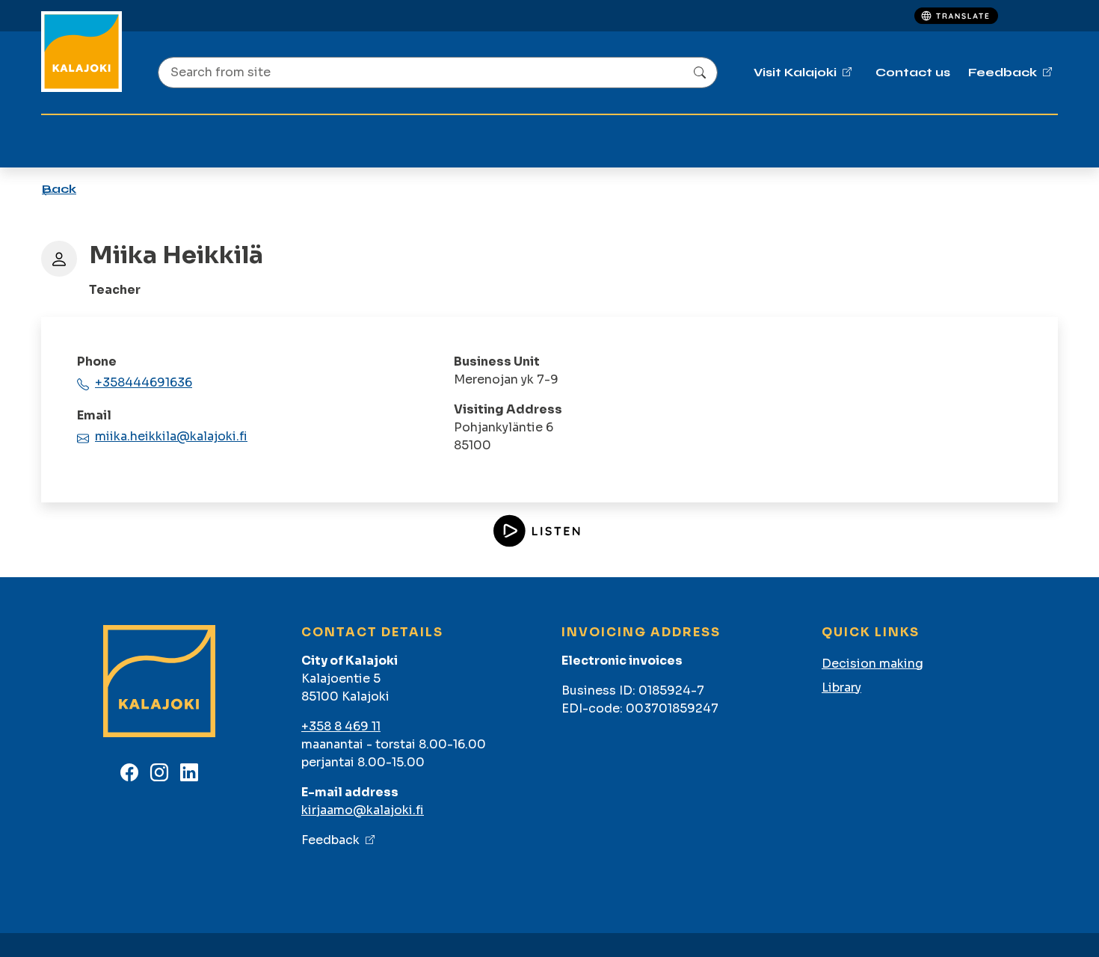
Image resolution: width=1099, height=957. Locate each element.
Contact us (912, 72)
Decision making (872, 663)
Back (59, 189)
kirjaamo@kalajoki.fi (362, 810)
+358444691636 (143, 382)
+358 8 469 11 (341, 726)
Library (841, 687)
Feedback (330, 840)
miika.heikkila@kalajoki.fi (171, 436)
